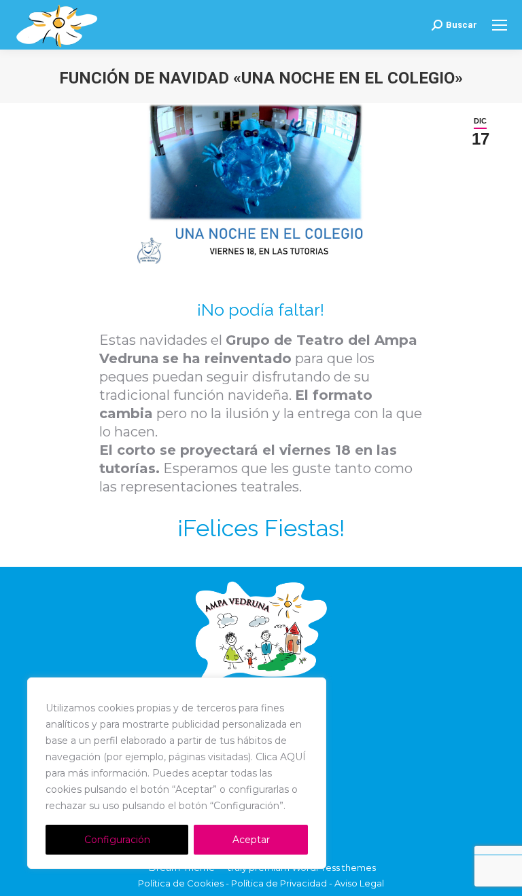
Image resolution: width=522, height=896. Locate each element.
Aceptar (251, 840)
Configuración (117, 840)
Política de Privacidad (279, 883)
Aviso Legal (359, 883)
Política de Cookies (181, 883)
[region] (176, 773)
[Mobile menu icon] (499, 25)
